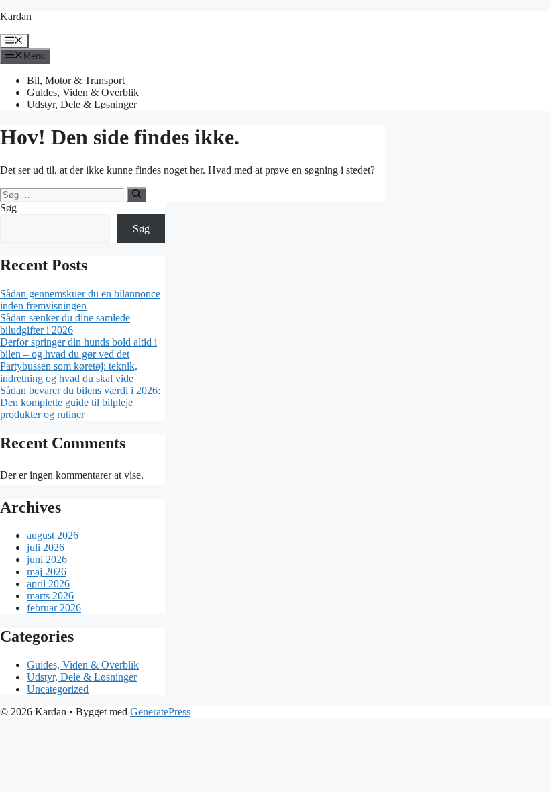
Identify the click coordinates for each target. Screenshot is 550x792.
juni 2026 (47, 559)
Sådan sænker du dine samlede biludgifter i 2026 (65, 324)
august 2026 (52, 535)
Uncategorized (58, 689)
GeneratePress (160, 711)
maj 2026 (46, 571)
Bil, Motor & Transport (76, 80)
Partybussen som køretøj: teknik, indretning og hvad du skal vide (69, 372)
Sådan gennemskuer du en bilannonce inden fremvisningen (80, 299)
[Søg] (136, 194)
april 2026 (48, 583)
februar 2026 (54, 607)
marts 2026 (50, 595)
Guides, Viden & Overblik (83, 92)
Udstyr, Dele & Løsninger (82, 104)
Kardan (16, 16)
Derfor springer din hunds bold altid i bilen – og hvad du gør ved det (78, 348)
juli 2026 (45, 547)
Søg (8, 207)
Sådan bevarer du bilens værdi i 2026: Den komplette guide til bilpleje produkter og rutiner (80, 402)
